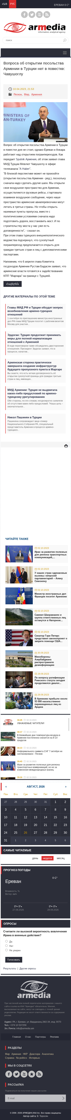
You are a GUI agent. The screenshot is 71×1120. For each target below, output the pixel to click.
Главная (16, 1037)
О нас (28, 1037)
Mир (26, 94)
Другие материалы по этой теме (29, 296)
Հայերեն (12, 283)
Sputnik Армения (26, 159)
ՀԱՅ (4, 4)
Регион (18, 94)
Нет (11, 946)
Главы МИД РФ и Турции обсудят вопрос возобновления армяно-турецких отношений (35, 311)
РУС (12, 4)
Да (10, 941)
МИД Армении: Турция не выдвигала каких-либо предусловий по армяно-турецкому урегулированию (32, 393)
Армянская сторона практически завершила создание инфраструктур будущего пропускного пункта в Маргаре (34, 366)
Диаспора (34, 1054)
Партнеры (40, 1037)
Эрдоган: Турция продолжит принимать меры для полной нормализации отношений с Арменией (34, 338)
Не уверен (15, 950)
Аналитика (48, 1054)
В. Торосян (42, 1116)
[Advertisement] (35, 487)
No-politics (21, 1057)
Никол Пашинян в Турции (24, 417)
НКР (25, 1054)
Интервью (34, 1057)
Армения (36, 94)
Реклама (54, 1037)
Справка (9, 1057)
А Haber (24, 168)
